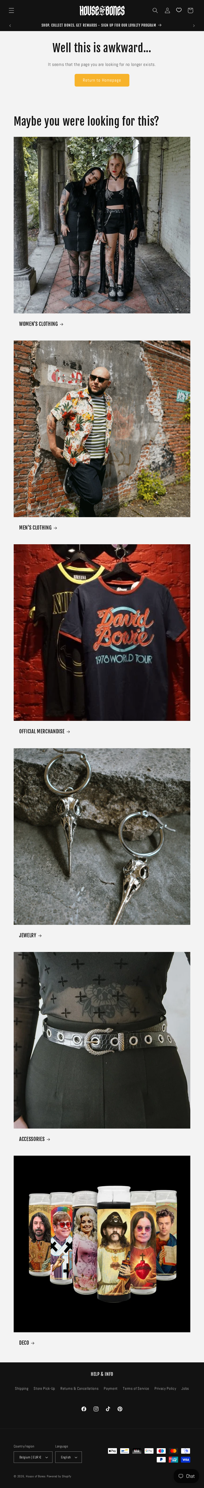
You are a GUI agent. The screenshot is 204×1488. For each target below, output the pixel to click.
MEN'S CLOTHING (35, 528)
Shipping (21, 1388)
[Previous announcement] (10, 25)
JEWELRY (27, 935)
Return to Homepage (102, 80)
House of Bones (36, 1476)
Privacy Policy (165, 1388)
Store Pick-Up (44, 1388)
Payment (111, 1388)
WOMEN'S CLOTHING (38, 324)
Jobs (185, 1388)
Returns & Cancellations (79, 1388)
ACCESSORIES (32, 1139)
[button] (11, 10)
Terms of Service (136, 1388)
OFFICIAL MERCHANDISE (41, 731)
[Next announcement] (193, 25)
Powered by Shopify (59, 1476)
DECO (24, 1342)
